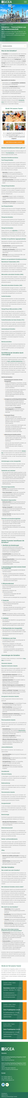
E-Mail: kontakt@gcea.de (7, 1080)
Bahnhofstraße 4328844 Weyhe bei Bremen (13, 1058)
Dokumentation (21, 730)
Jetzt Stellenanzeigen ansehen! (14, 142)
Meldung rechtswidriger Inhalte (9, 1096)
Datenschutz (4, 1095)
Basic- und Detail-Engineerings (14, 361)
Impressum (4, 1093)
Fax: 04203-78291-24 (6, 1078)
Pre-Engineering (10, 152)
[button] (25, 2)
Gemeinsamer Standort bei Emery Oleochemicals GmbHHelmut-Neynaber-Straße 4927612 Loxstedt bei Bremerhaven (13, 1066)
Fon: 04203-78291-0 (6, 1077)
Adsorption (15, 230)
